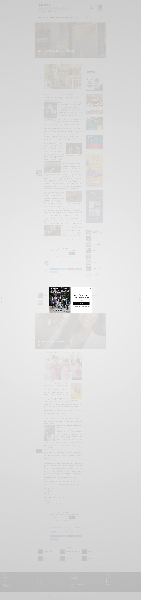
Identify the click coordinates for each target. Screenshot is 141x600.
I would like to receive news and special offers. (82, 306)
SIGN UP (81, 303)
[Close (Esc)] (90, 289)
